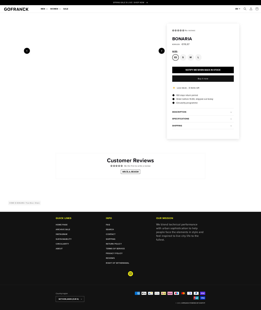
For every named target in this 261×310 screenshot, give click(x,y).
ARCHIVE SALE (63, 229)
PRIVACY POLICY (114, 253)
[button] (44, 9)
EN (236, 8)
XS (175, 57)
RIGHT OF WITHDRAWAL (117, 263)
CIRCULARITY (62, 243)
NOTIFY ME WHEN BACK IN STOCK (203, 69)
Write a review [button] (130, 171)
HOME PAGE (61, 224)
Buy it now (203, 78)
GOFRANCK (185, 303)
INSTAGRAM (61, 234)
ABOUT (59, 248)
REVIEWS (110, 258)
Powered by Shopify (197, 303)
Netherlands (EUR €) (69, 299)
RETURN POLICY (114, 243)
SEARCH (110, 229)
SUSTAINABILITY (64, 239)
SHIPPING (110, 239)
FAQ (108, 224)
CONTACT (110, 234)
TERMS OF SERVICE (115, 248)
